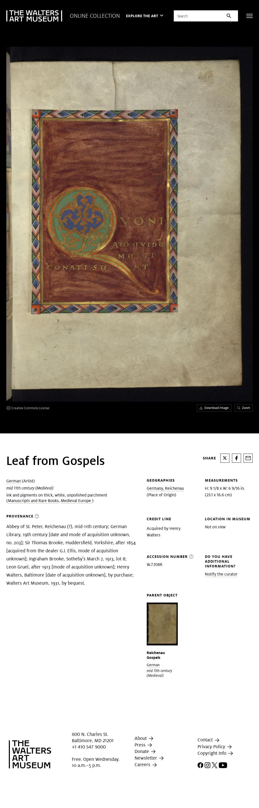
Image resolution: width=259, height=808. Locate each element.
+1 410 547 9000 (89, 747)
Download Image (216, 408)
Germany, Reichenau (165, 488)
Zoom (246, 408)
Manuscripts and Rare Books (33, 500)
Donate (142, 751)
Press (141, 745)
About (141, 738)
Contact (206, 740)
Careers (143, 764)
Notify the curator (221, 574)
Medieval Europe (76, 500)
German (13, 481)
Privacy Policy (212, 746)
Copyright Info (213, 753)
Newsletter (146, 758)
